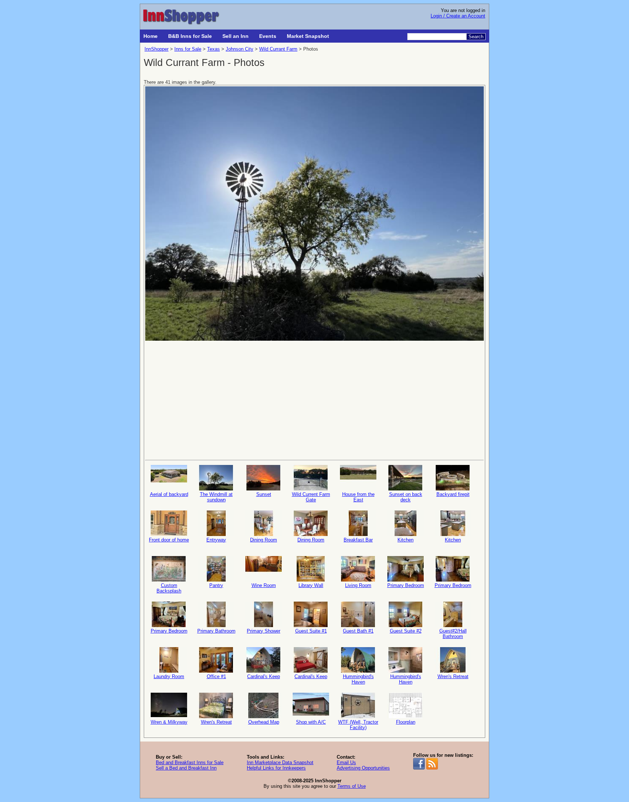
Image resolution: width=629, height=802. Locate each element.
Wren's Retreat (453, 676)
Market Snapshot (308, 36)
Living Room (358, 585)
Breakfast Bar (358, 540)
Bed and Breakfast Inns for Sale (189, 762)
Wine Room (264, 585)
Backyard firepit (453, 494)
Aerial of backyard (169, 494)
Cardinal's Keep (263, 676)
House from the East (358, 497)
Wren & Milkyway (169, 722)
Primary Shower (263, 631)
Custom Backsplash (169, 588)
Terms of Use (351, 786)
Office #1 (216, 676)
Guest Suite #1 (311, 631)
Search (475, 36)
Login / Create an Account (458, 16)
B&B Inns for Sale (190, 36)
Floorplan (405, 722)
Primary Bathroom (216, 631)
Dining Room (263, 540)
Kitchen (405, 540)
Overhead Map (263, 722)
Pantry (216, 585)
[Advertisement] (314, 400)
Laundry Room (169, 676)
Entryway (216, 540)
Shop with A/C (311, 722)
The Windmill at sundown (216, 497)
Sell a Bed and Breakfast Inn (186, 768)
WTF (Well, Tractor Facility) (358, 724)
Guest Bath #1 (358, 631)
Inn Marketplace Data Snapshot (280, 762)
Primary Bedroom (405, 585)
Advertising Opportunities (363, 768)
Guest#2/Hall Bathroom (453, 633)
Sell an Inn (235, 36)
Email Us (346, 762)
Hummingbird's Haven (358, 679)
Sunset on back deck (405, 497)
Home (150, 36)
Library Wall (310, 585)
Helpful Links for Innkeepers (276, 768)
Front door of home (169, 540)
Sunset (263, 494)
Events (267, 36)
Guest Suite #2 (406, 631)
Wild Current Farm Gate (311, 497)
